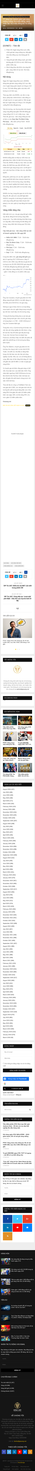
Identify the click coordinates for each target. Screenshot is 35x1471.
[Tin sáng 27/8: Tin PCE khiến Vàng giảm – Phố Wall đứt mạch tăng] (10, 767)
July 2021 (6, 949)
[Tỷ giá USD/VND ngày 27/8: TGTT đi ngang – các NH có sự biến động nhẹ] (25, 736)
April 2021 (6, 957)
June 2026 (6, 795)
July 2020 (6, 983)
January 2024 (7, 877)
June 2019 (6, 1020)
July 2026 (6, 792)
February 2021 (7, 963)
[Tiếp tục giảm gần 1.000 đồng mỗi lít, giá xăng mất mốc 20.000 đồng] (5, 1282)
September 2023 (8, 889)
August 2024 (7, 858)
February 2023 (7, 909)
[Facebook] (4, 1452)
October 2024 (7, 852)
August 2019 (7, 1014)
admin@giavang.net (23, 689)
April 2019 (6, 1026)
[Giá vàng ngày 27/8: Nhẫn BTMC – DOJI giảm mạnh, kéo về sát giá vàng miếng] (25, 720)
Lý (5, 28)
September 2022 (8, 923)
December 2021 (8, 935)
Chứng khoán (5, 1391)
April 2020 (6, 992)
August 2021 (7, 946)
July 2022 (6, 929)
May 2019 (6, 1023)
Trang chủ (7, 1466)
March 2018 (6, 1037)
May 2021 (6, 954)
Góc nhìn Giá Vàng (26, 1469)
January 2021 (7, 966)
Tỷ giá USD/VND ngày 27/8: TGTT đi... (25, 743)
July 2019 (6, 1017)
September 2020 (8, 977)
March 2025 (6, 838)
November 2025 (8, 815)
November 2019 (8, 1006)
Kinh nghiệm (15, 1469)
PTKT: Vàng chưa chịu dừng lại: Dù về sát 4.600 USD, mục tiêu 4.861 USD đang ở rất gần (16, 642)
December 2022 (8, 915)
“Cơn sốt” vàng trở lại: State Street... (9, 759)
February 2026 (7, 806)
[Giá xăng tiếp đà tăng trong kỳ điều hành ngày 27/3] (5, 1261)
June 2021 (6, 952)
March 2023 (6, 906)
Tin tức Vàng (15, 1466)
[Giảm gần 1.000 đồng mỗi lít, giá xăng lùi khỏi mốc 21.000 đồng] (5, 1292)
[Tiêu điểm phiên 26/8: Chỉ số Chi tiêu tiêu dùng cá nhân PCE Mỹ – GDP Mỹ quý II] (25, 767)
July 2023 (6, 895)
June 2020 (6, 986)
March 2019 (6, 1029)
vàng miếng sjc (8, 565)
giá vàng (6, 563)
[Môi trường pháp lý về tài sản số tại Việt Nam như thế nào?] (5, 1328)
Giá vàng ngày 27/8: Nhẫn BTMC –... (24, 727)
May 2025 (6, 832)
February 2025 (7, 840)
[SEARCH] (30, 1110)
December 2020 (8, 969)
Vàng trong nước (25, 16)
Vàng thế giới (17, 16)
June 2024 (6, 863)
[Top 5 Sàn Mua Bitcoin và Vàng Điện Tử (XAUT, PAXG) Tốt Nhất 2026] (5, 1318)
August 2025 (7, 823)
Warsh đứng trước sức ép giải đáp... (24, 759)
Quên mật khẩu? (8, 1092)
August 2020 (7, 980)
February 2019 (7, 1031)
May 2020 (6, 989)
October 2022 (7, 920)
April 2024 (6, 869)
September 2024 (8, 855)
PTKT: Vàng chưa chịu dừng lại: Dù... (9, 743)
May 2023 (6, 900)
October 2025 (7, 818)
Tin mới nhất (6, 16)
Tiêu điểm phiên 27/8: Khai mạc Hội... (9, 727)
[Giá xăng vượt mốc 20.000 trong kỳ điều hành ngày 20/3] (5, 1271)
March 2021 (6, 960)
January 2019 (7, 1034)
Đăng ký (18, 1095)
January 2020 (7, 1000)
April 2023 (6, 903)
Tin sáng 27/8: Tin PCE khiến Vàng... (9, 775)
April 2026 (6, 800)
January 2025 (7, 843)
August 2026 (7, 789)
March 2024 (6, 872)
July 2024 (6, 860)
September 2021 (8, 943)
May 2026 (6, 798)
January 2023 (7, 912)
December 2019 (8, 1003)
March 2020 (6, 994)
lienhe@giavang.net (20, 1441)
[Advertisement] (17, 482)
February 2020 (7, 997)
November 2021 (8, 937)
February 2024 (7, 875)
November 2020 (8, 972)
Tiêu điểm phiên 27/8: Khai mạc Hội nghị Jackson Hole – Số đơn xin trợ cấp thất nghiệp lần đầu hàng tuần (16, 1126)
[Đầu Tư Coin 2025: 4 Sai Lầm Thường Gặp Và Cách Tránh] (5, 1338)
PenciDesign (21, 1462)
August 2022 (7, 926)
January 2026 (7, 809)
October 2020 (7, 974)
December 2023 (8, 880)
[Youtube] (20, 1452)
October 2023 (7, 886)
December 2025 (8, 812)
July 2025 (6, 826)
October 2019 (7, 1009)
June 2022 (6, 932)
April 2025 (6, 835)
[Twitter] (9, 1452)
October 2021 (7, 940)
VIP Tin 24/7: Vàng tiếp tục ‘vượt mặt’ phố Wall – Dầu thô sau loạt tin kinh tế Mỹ (17, 599)
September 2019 (8, 1012)
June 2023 (6, 898)
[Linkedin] (14, 1452)
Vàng (11, 16)
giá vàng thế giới (16, 563)
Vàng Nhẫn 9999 (19, 565)
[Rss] (30, 1452)
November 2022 (8, 917)
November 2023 (8, 883)
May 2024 (6, 866)
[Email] (25, 1452)
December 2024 (8, 846)
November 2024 (8, 849)
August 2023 (7, 892)
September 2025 (8, 820)
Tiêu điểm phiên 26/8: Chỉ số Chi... (24, 775)
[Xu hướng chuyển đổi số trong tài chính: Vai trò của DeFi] (5, 1308)
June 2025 (6, 829)
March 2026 (6, 803)
